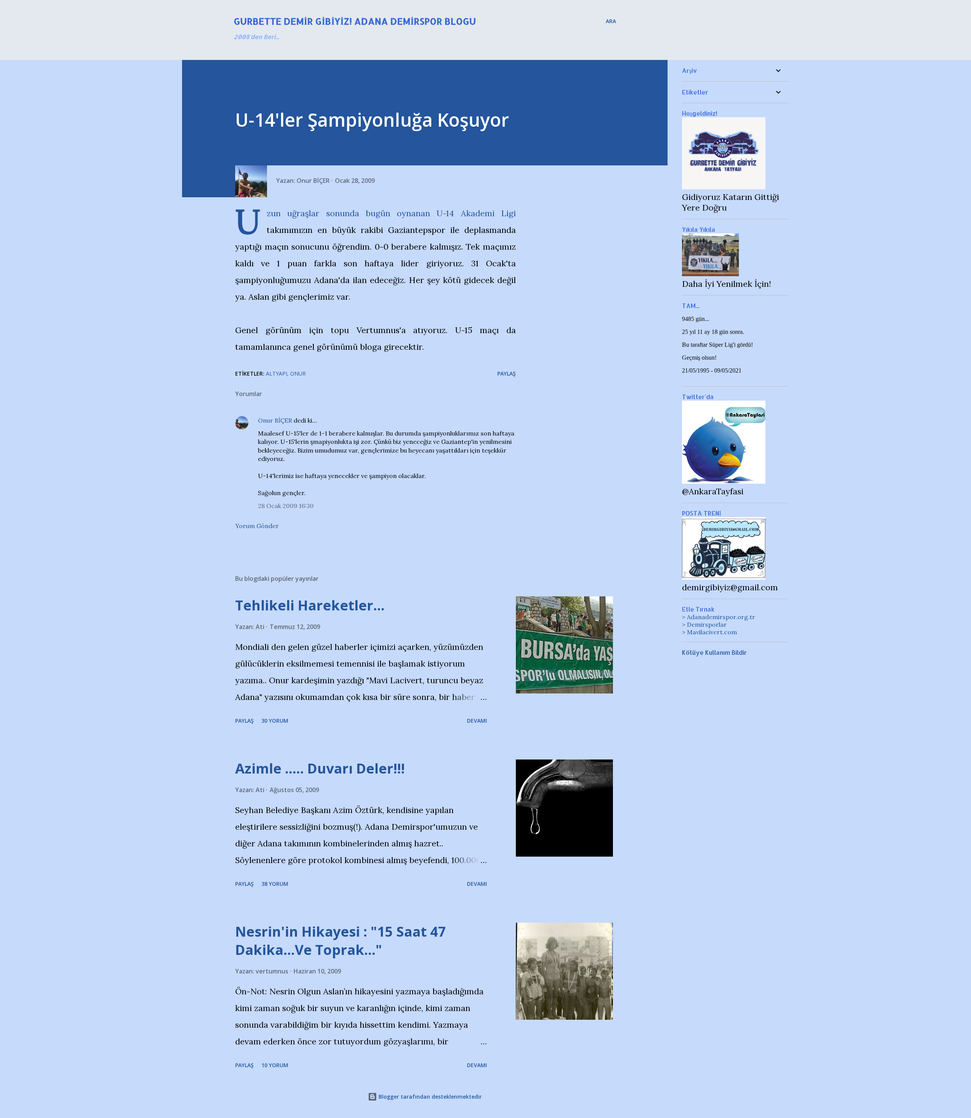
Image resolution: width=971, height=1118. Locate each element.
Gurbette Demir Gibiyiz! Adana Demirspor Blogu (355, 21)
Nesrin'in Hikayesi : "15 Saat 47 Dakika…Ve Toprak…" (340, 940)
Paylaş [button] (506, 373)
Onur (298, 373)
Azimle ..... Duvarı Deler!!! (320, 768)
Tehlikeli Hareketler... (310, 605)
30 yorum (274, 720)
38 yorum (274, 883)
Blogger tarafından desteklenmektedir (429, 1096)
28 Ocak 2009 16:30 (286, 505)
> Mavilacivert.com (709, 632)
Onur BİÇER (275, 420)
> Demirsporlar (704, 624)
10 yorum (274, 1065)
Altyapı (276, 373)
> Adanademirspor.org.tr (718, 617)
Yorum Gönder (257, 526)
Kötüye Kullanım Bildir (714, 652)
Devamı (477, 720)
